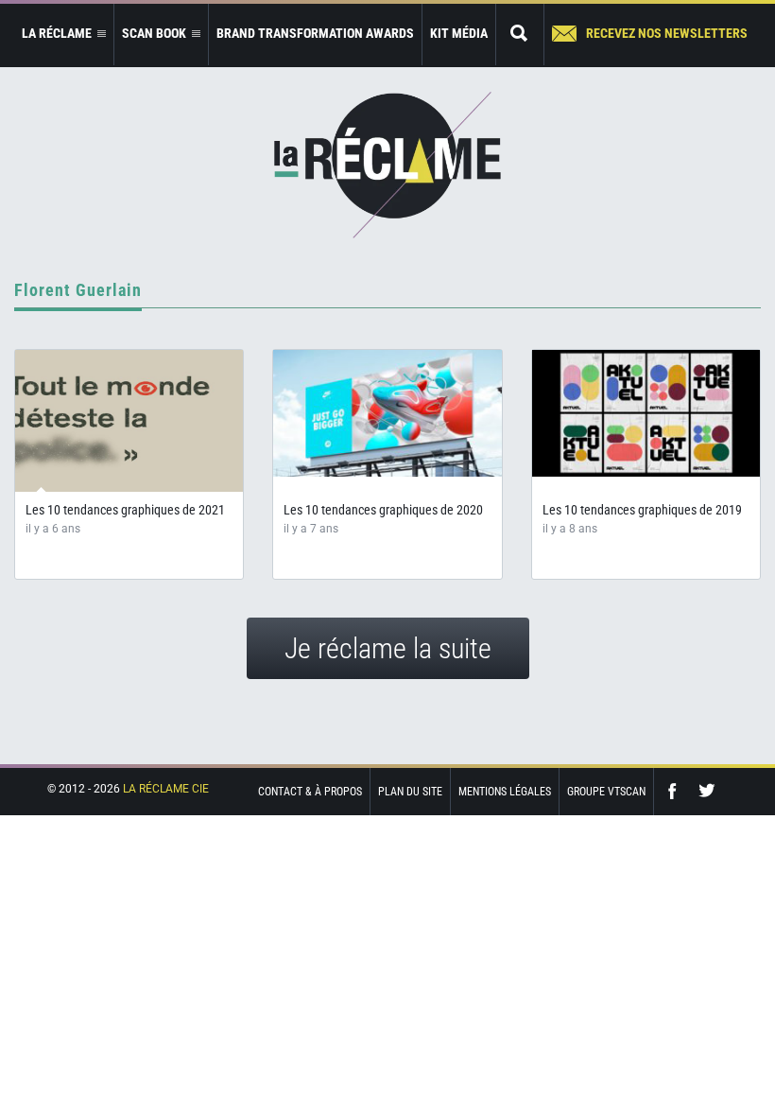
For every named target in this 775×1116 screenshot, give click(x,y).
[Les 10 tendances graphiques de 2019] (646, 413)
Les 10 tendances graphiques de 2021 (125, 509)
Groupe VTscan (606, 791)
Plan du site (410, 791)
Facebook (676, 791)
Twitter (706, 791)
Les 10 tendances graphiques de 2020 (383, 509)
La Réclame (387, 165)
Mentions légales (504, 791)
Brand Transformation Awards (315, 33)
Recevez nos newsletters (667, 33)
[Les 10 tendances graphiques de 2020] (387, 413)
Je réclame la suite (387, 648)
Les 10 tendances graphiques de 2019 (642, 509)
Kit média (459, 33)
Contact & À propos (310, 791)
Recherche (519, 34)
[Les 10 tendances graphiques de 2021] (129, 421)
